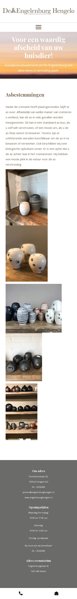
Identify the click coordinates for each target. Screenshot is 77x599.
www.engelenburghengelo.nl (39, 497)
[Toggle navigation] (38, 27)
